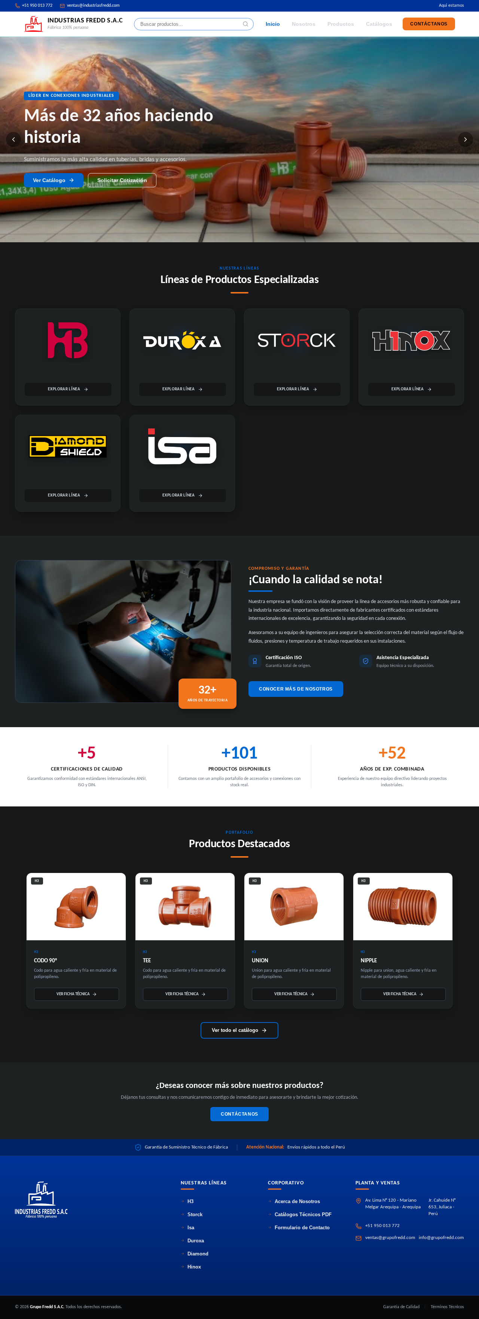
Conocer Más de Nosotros (296, 689)
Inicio (273, 24)
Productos (340, 24)
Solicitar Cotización (122, 169)
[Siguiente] (465, 139)
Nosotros (303, 24)
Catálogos (379, 24)
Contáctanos (429, 24)
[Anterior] (13, 139)
